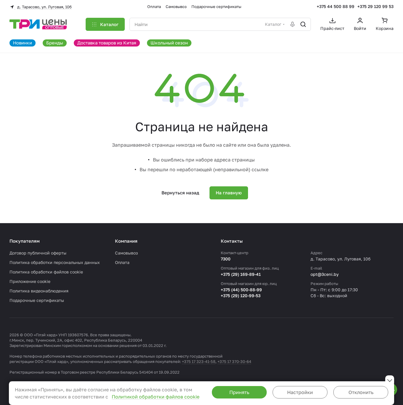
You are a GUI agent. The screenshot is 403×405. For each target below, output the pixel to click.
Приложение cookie (29, 281)
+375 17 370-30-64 (234, 361)
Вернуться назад (180, 192)
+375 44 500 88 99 (335, 6)
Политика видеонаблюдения (38, 290)
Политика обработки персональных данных (54, 262)
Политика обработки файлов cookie (46, 271)
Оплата (122, 262)
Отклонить (360, 392)
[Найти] (303, 24)
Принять (239, 392)
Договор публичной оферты (37, 252)
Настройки (300, 392)
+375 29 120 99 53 (375, 6)
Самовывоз (126, 252)
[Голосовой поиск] (292, 24)
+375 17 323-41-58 (198, 361)
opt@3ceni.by (325, 274)
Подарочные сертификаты (36, 300)
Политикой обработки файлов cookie (155, 397)
